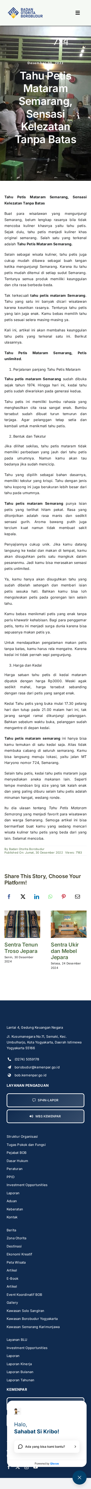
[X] (23, 897)
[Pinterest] (63, 897)
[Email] (77, 897)
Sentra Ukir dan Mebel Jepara (65, 951)
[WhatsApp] (50, 897)
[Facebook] (9, 897)
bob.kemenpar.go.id (30, 1075)
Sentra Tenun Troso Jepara (21, 947)
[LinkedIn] (36, 897)
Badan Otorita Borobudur (27, 849)
